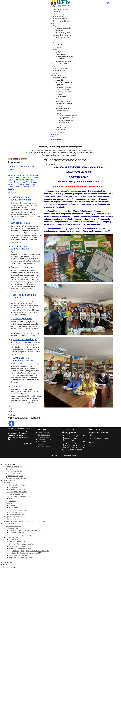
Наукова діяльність (59, 16)
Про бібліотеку (56, 7)
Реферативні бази (59, 80)
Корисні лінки (57, 66)
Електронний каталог (57, 132)
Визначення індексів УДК (64, 56)
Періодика (59, 30)
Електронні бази (55, 75)
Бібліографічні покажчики (64, 125)
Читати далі (12, 193)
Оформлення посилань (64, 61)
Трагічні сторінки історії (24, 339)
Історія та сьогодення (60, 9)
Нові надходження (62, 37)
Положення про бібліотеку (62, 21)
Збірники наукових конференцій (21, 558)
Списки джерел (61, 59)
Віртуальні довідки (56, 139)
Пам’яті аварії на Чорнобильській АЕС (22, 359)
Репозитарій (54, 134)
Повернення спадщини (21, 165)
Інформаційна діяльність (61, 14)
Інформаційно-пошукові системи (18, 496)
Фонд (54, 26)
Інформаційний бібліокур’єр (62, 35)
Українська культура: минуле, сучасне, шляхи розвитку (64, 92)
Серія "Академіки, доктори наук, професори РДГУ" (30, 551)
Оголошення (18, 385)
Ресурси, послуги (56, 23)
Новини (52, 137)
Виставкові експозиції (23, 267)
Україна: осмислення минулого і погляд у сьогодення (60, 70)
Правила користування (61, 18)
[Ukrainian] (25, 159)
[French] (12, 159)
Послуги (55, 49)
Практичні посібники (63, 108)
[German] (15, 159)
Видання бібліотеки (59, 96)
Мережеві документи (63, 33)
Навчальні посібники (63, 101)
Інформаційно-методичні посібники (22, 544)
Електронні (59, 44)
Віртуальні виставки (60, 63)
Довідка (58, 52)
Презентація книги (21, 318)
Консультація (60, 54)
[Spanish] (22, 159)
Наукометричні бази (60, 77)
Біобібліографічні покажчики (20, 548)
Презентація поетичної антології (24, 296)
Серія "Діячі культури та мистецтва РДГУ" (27, 553)
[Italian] (19, 159)
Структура (56, 11)
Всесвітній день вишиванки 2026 (20, 247)
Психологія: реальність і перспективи (23, 530)
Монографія (60, 99)
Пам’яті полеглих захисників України (21, 198)
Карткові (59, 47)
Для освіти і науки (21, 222)
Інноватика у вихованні (64, 87)
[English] (9, 159)
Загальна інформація (63, 28)
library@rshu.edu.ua (101, 439)
